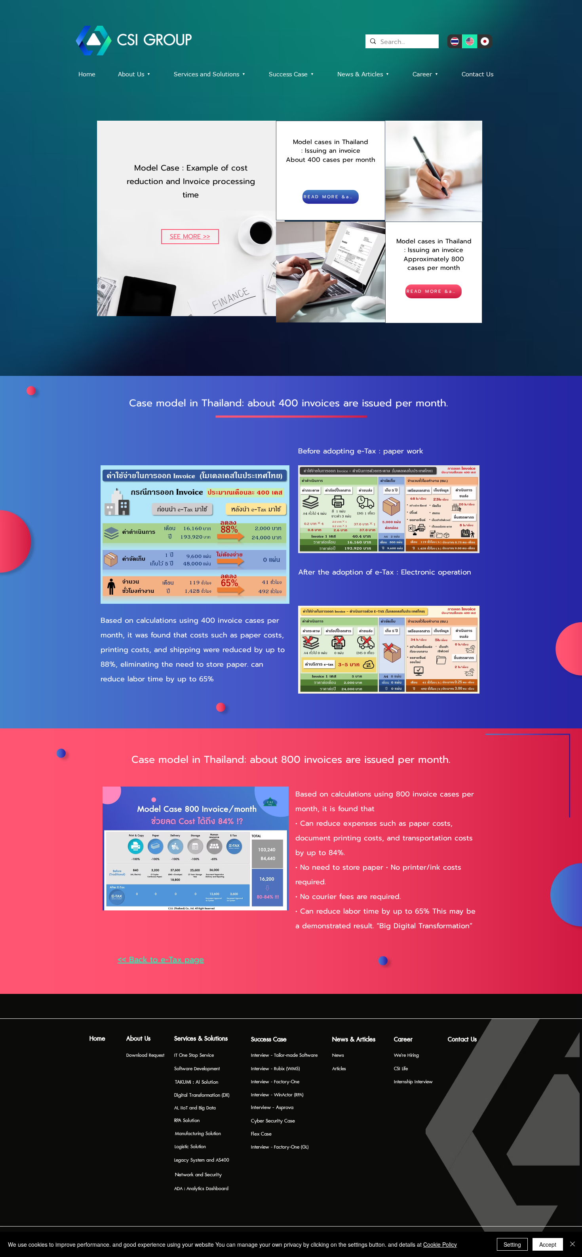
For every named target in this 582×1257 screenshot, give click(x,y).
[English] (469, 41)
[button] (297, 74)
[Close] (572, 1244)
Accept (547, 1244)
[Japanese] (484, 41)
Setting (512, 1244)
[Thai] (454, 41)
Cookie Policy (440, 1244)
